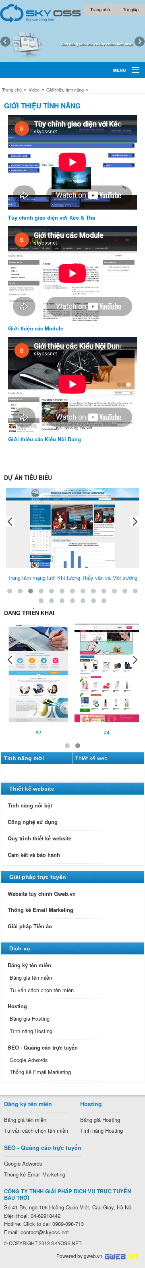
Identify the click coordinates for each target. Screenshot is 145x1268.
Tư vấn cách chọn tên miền (42, 990)
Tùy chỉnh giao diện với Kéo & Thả (51, 217)
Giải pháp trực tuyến (37, 877)
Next (139, 42)
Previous (6, 42)
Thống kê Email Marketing (40, 1072)
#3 (53, 732)
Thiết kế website (31, 788)
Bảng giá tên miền (31, 977)
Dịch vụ (19, 948)
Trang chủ (12, 89)
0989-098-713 (53, 1223)
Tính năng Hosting (31, 1031)
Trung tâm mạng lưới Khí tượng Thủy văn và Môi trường (72, 577)
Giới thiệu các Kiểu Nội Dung (44, 439)
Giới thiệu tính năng (65, 89)
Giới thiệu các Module (35, 328)
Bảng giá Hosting (30, 1018)
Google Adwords (29, 1060)
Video (34, 89)
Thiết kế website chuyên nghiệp (121, 1257)
